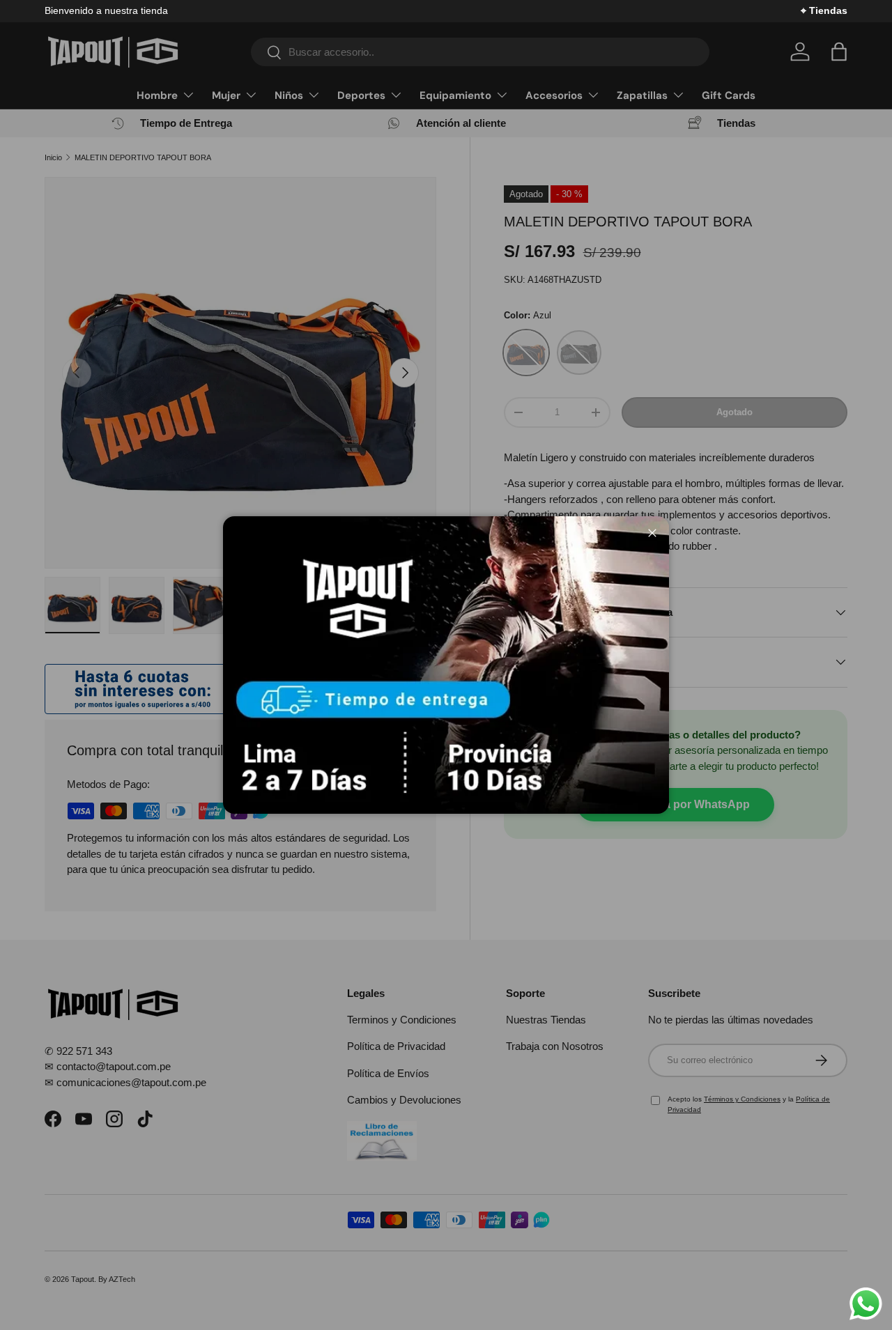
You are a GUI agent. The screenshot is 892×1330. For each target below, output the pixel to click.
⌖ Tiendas (824, 11)
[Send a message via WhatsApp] (866, 1304)
